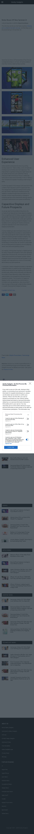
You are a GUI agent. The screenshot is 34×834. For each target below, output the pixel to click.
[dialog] (17, 417)
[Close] (30, 384)
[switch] (27, 419)
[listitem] (17, 415)
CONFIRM (11, 447)
